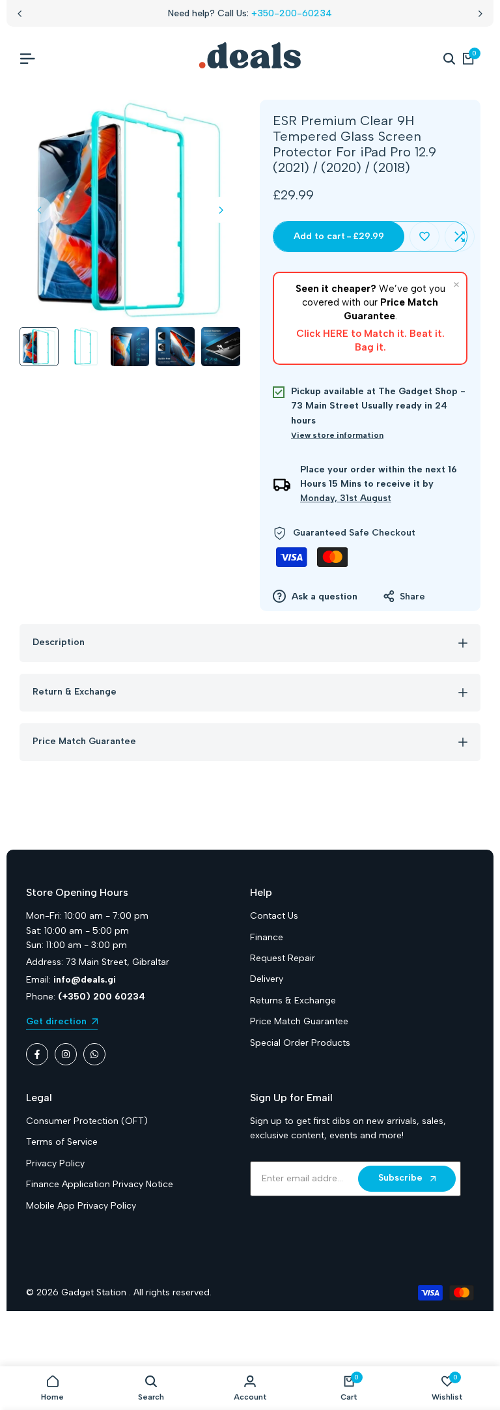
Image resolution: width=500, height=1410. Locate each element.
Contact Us (274, 915)
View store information (337, 435)
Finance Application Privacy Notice (99, 1184)
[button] (424, 237)
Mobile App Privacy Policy (81, 1205)
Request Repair (282, 958)
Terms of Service (62, 1141)
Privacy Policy (55, 1163)
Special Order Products (300, 1042)
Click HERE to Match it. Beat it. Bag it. (370, 340)
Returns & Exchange (293, 1000)
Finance (266, 937)
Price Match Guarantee (299, 1021)
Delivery (266, 979)
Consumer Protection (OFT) (87, 1121)
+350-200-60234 (291, 13)
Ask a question (323, 596)
